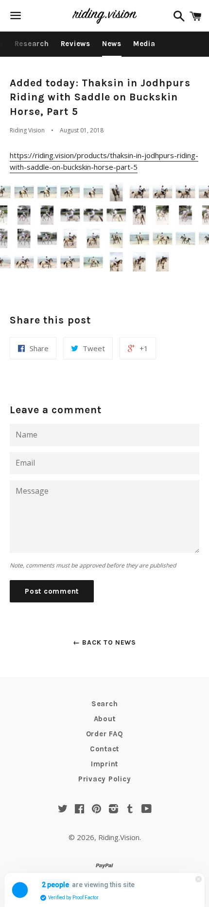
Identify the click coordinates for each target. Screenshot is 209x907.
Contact (104, 749)
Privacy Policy (104, 779)
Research (32, 43)
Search (104, 703)
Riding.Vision (118, 837)
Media (144, 43)
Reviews (75, 43)
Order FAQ (104, 733)
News (112, 43)
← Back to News (104, 642)
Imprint (104, 764)
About (105, 718)
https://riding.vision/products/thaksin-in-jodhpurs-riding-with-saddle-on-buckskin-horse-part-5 (104, 161)
